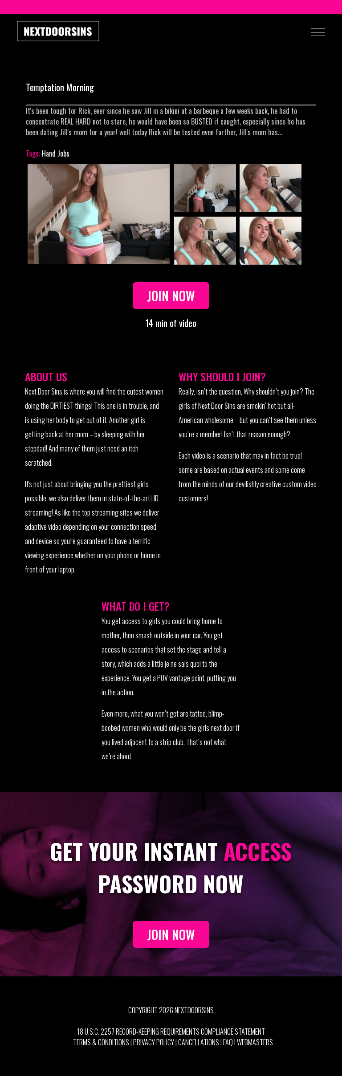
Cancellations (198, 1042)
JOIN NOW (171, 934)
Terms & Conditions (101, 1042)
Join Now (171, 295)
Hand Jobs (55, 153)
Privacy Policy (153, 1042)
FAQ (228, 1042)
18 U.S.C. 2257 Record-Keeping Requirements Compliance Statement (171, 1031)
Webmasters (255, 1042)
